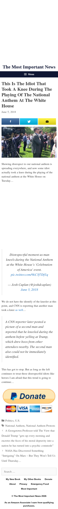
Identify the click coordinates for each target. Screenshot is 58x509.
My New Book (13, 479)
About (12, 484)
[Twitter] (29, 121)
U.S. (17, 420)
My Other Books (32, 479)
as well (19, 310)
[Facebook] (10, 121)
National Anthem (15, 425)
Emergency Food (40, 484)
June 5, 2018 (29, 289)
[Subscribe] (47, 121)
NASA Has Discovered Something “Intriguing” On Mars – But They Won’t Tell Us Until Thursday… (28, 455)
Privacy (23, 484)
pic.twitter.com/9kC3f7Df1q (29, 274)
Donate (48, 479)
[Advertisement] (29, 32)
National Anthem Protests (40, 425)
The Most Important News (29, 66)
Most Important (29, 489)
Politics (9, 420)
